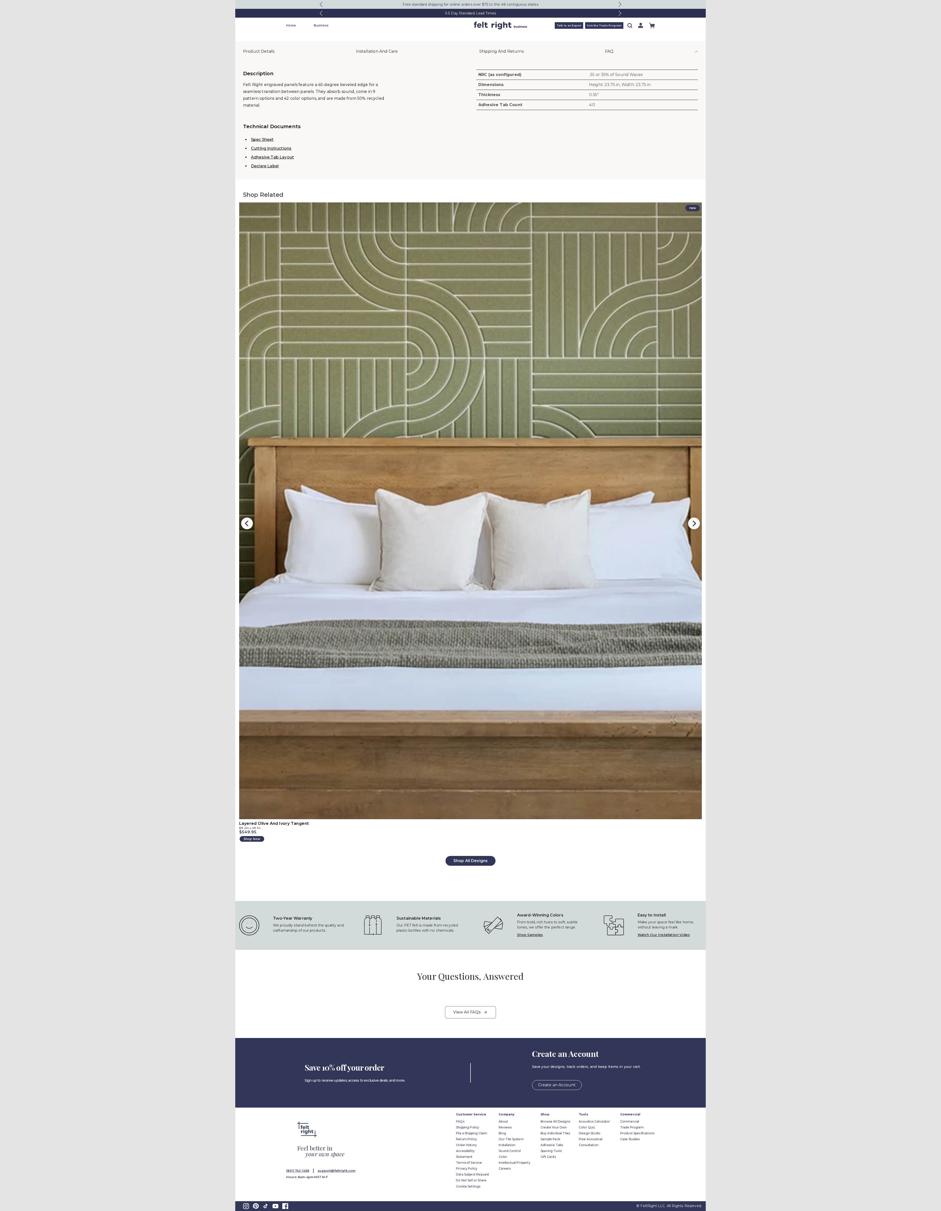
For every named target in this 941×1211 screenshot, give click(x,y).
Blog (502, 1133)
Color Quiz (587, 1127)
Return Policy (466, 1139)
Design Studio (589, 1133)
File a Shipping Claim (471, 1133)
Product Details (258, 51)
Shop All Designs (470, 860)
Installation (507, 1145)
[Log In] (640, 25)
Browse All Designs (555, 1121)
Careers (505, 1168)
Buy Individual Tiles (555, 1133)
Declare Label (265, 166)
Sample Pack (550, 1139)
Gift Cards (548, 1157)
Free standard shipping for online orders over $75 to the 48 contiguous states (470, 4)
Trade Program (632, 1127)
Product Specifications (637, 1133)
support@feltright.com (336, 1171)
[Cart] (652, 25)
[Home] (451, 25)
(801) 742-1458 (297, 1171)
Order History (466, 1145)
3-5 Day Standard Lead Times (470, 13)
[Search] (629, 25)
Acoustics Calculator (594, 1121)
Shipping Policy (467, 1127)
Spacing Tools (551, 1151)
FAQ (609, 51)
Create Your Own (554, 1127)
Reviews (505, 1127)
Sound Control (510, 1151)
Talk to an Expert (569, 25)
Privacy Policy (466, 1168)
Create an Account (557, 1085)
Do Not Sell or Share (471, 1180)
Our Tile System (511, 1139)
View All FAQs (467, 1012)
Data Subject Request (472, 1174)
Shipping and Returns (501, 51)
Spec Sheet (262, 139)
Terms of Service (469, 1162)
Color (503, 1157)
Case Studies (630, 1139)
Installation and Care (377, 51)
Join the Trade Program (604, 25)
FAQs (460, 1121)
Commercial (629, 1121)
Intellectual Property (514, 1162)
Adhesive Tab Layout (272, 157)
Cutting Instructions (271, 148)
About (503, 1121)
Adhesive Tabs (552, 1145)
